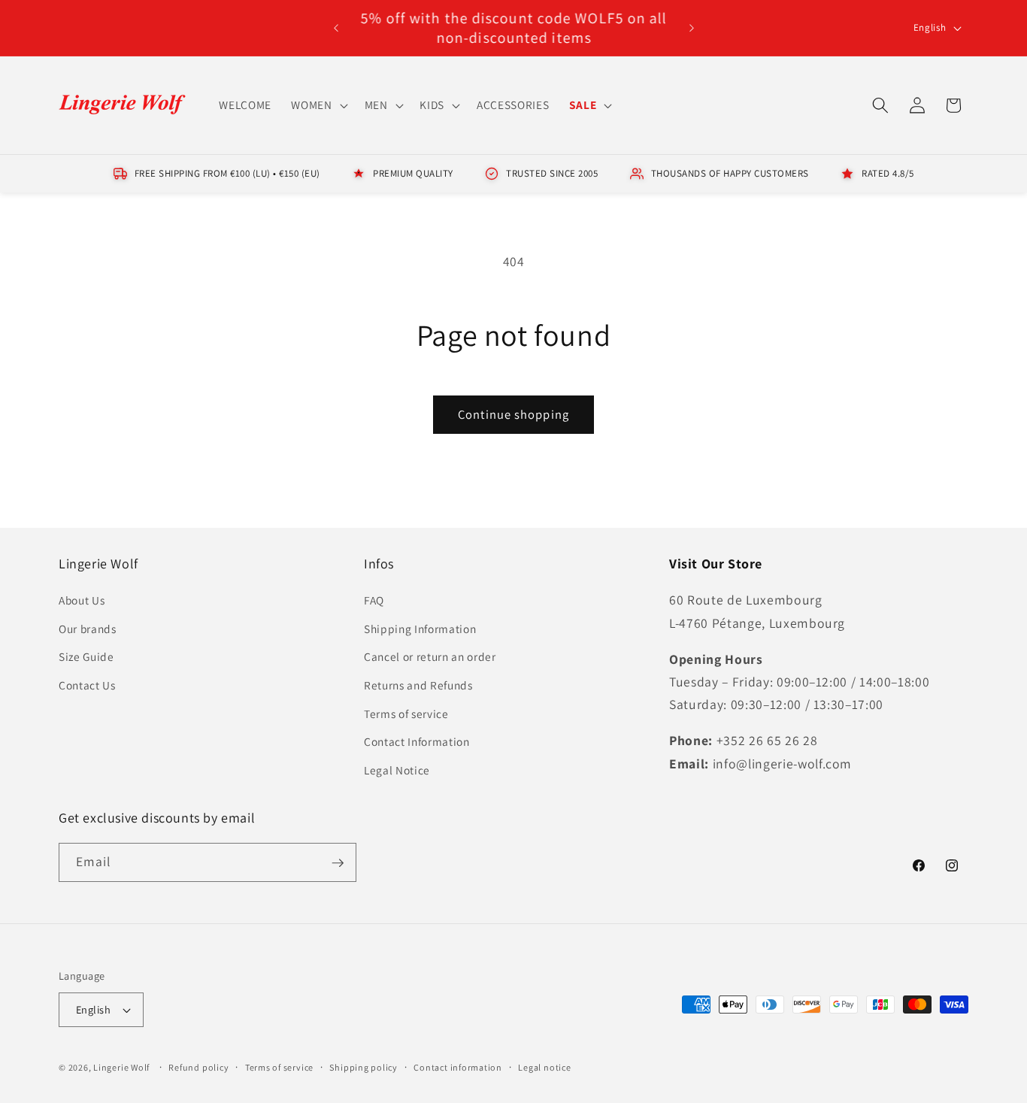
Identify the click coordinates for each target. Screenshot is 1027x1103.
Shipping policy (363, 1067)
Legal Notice (397, 769)
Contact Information (417, 742)
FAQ (374, 600)
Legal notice (544, 1067)
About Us (82, 600)
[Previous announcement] (336, 28)
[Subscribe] (338, 863)
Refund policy (198, 1067)
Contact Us (87, 685)
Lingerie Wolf (121, 1067)
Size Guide (86, 657)
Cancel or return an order (430, 657)
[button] (317, 105)
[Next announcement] (691, 28)
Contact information (458, 1067)
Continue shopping (513, 414)
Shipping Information (420, 628)
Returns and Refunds (418, 685)
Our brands (88, 628)
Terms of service (406, 713)
